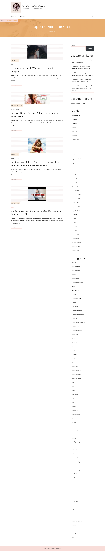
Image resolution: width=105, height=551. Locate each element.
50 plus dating (76, 266)
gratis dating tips (76, 370)
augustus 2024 (76, 211)
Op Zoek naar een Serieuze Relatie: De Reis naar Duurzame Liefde (36, 212)
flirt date (74, 354)
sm (73, 490)
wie (73, 537)
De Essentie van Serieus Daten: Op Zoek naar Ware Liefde (34, 115)
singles (74, 478)
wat (73, 529)
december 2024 (76, 195)
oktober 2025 (75, 155)
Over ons (13, 17)
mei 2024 (74, 222)
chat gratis (75, 306)
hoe (12, 64)
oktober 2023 (75, 250)
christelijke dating (77, 310)
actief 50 (74, 286)
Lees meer (14, 85)
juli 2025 (74, 167)
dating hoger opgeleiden (78, 322)
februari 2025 (75, 187)
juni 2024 (74, 219)
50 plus (74, 262)
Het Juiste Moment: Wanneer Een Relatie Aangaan (32, 70)
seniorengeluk (76, 466)
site (73, 482)
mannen (74, 406)
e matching (75, 334)
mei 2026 (74, 127)
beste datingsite (76, 298)
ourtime (74, 434)
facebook (74, 350)
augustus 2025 (76, 163)
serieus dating (15, 109)
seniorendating (76, 462)
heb (73, 382)
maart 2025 (75, 183)
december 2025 (76, 147)
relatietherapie (76, 454)
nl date (74, 422)
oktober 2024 (75, 203)
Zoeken (73, 45)
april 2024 (75, 226)
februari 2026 (75, 139)
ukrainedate (75, 502)
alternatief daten (76, 290)
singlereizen (75, 474)
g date (74, 358)
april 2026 (75, 131)
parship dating (76, 442)
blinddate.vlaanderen (33, 6)
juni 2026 (74, 123)
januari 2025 (75, 191)
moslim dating (76, 414)
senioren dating (76, 458)
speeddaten (75, 494)
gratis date (75, 366)
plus (73, 446)
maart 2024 (75, 231)
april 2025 (75, 179)
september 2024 (76, 207)
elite (73, 338)
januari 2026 (75, 143)
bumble (74, 302)
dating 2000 (75, 318)
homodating (75, 394)
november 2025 (76, 151)
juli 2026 (74, 119)
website (74, 533)
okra (73, 426)
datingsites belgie (77, 330)
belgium (74, 294)
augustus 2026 (76, 115)
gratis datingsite (76, 374)
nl (72, 418)
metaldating (75, 410)
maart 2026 (75, 135)
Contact (22, 17)
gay (73, 362)
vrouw (73, 518)
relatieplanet (75, 450)
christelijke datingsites (78, 314)
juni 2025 (74, 171)
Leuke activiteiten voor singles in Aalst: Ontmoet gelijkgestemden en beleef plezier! (82, 88)
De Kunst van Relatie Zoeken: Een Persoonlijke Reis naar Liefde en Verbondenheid (35, 164)
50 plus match (76, 270)
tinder (73, 498)
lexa (73, 398)
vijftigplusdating (76, 510)
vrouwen (74, 525)
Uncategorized (15, 158)
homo (73, 390)
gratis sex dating (76, 378)
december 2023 (76, 242)
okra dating (75, 430)
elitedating (75, 342)
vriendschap (75, 514)
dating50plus (75, 326)
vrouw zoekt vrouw (77, 521)
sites (73, 486)
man (12, 207)
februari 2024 (75, 235)
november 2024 (76, 199)
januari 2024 (75, 238)
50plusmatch (75, 278)
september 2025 (76, 159)
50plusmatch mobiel (77, 282)
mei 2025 (74, 175)
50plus (74, 274)
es (72, 346)
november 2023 (76, 246)
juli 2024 (74, 215)
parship (74, 438)
